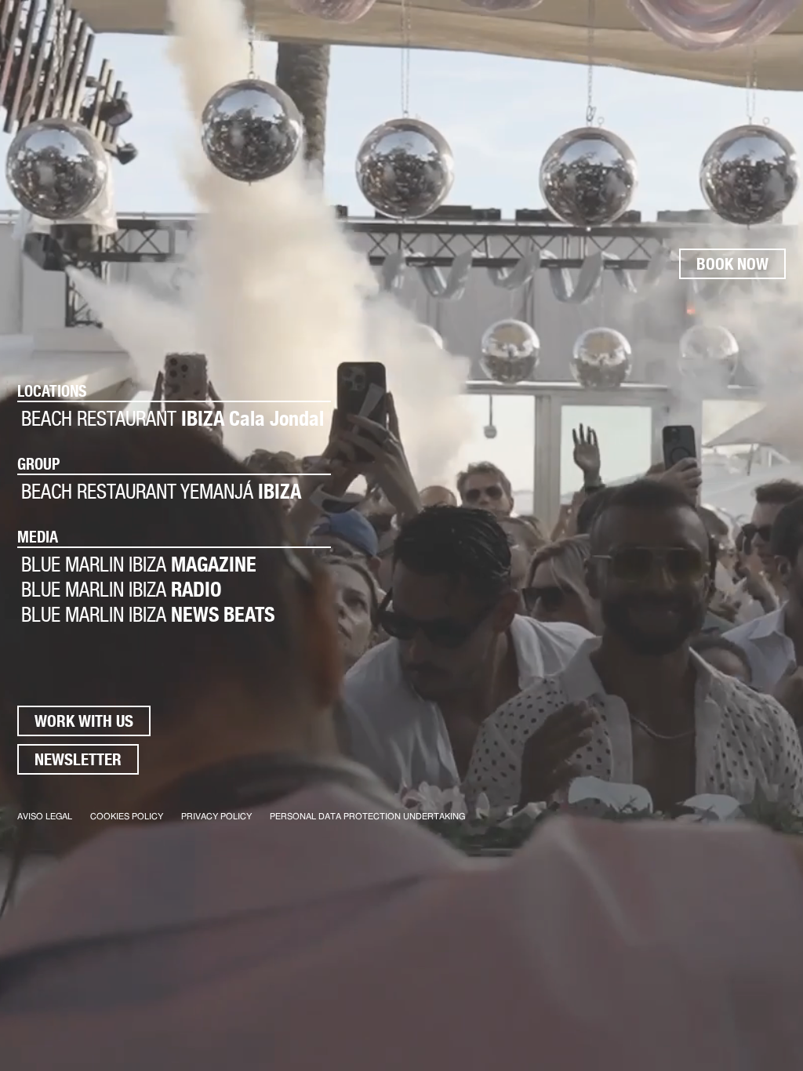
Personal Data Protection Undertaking (367, 816)
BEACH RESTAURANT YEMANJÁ (161, 491)
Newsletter (78, 759)
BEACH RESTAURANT (172, 418)
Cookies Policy (126, 816)
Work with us (84, 721)
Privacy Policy (216, 816)
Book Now (732, 264)
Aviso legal (44, 816)
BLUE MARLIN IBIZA (138, 564)
